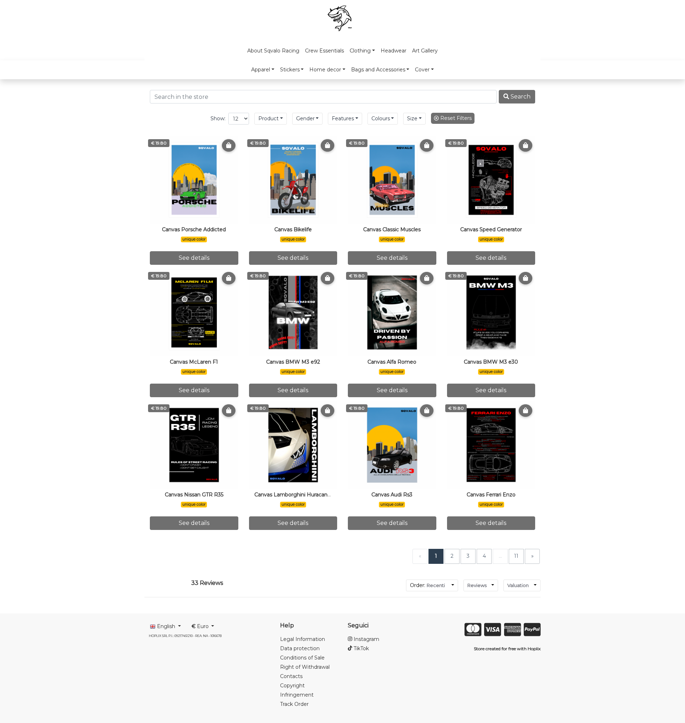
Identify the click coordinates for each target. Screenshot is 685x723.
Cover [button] (422, 69)
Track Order (294, 704)
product (268, 118)
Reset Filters (455, 118)
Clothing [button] (360, 50)
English (166, 626)
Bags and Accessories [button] (378, 69)
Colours (380, 118)
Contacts (291, 676)
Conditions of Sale (302, 657)
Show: (217, 118)
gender (305, 118)
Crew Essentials (324, 50)
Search (520, 96)
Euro (201, 626)
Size (412, 118)
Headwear (393, 50)
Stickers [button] (290, 69)
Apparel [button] (260, 69)
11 (516, 556)
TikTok (360, 648)
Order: (427, 585)
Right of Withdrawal (305, 667)
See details (194, 257)
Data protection (300, 648)
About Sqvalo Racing (273, 50)
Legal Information (302, 639)
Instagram (365, 639)
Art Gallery (425, 50)
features (343, 118)
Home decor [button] (325, 69)
